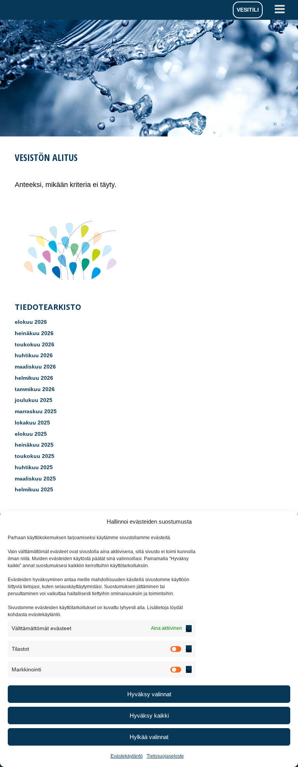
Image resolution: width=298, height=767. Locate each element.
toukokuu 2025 (34, 456)
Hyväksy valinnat (149, 694)
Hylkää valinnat (149, 737)
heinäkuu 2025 (34, 445)
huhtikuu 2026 (34, 355)
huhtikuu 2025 (34, 467)
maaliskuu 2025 (35, 478)
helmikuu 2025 (34, 489)
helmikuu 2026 (34, 378)
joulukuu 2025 (33, 400)
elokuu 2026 (31, 322)
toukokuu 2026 (34, 344)
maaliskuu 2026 (35, 366)
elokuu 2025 (31, 434)
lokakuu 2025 (32, 422)
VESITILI (248, 10)
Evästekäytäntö (127, 756)
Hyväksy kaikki (149, 715)
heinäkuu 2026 (34, 333)
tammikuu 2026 (35, 389)
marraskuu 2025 (36, 411)
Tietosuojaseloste (165, 756)
